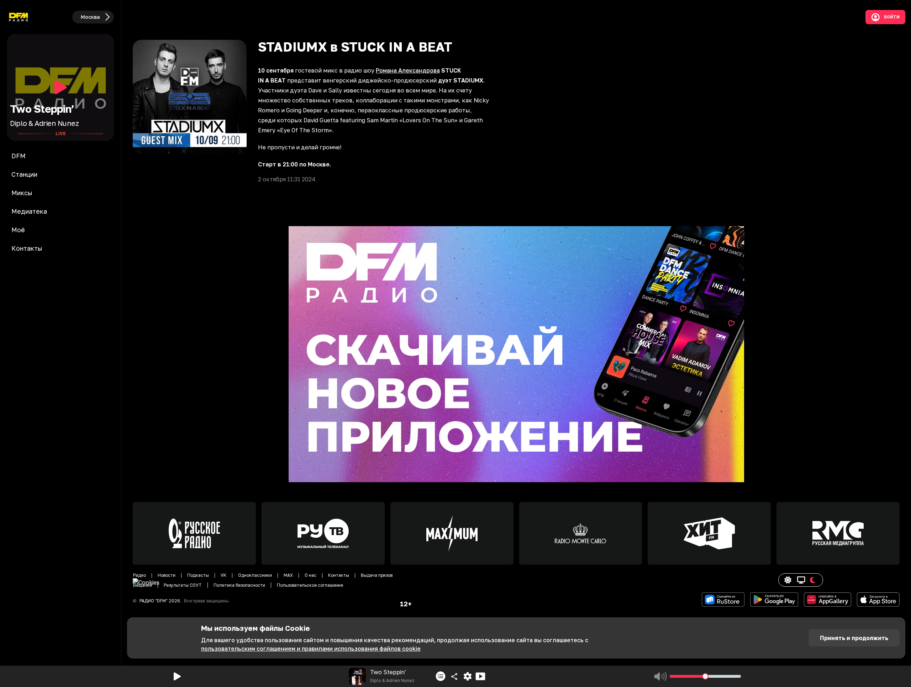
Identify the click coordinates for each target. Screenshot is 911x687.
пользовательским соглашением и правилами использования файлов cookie (311, 648)
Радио (139, 575)
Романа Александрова (408, 70)
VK (223, 575)
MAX (288, 575)
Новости (166, 575)
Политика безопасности (239, 585)
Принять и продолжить (854, 637)
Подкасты (198, 575)
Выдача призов (377, 575)
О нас (310, 575)
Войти (892, 17)
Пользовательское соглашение (310, 585)
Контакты (338, 575)
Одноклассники (255, 575)
